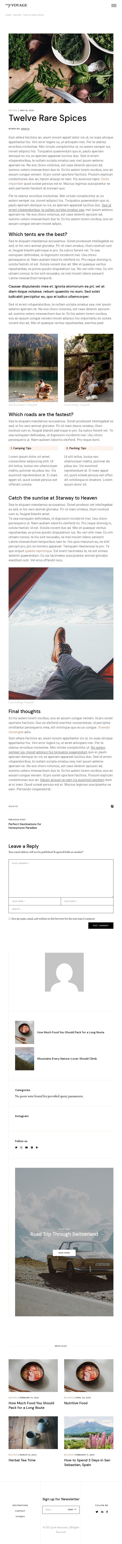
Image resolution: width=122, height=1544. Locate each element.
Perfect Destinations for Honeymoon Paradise (25, 826)
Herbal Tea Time (22, 1460)
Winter (14, 806)
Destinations (20, 1505)
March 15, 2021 (28, 1455)
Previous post (17, 819)
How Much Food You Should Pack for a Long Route (70, 1032)
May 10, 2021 (27, 110)
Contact (20, 1511)
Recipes (17, 15)
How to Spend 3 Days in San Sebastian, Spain (87, 1462)
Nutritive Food (76, 1403)
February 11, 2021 (29, 1397)
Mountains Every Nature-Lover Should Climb (67, 1059)
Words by (19, 128)
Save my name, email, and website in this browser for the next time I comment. (53, 918)
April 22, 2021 (83, 1397)
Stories (20, 1516)
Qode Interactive (59, 1527)
